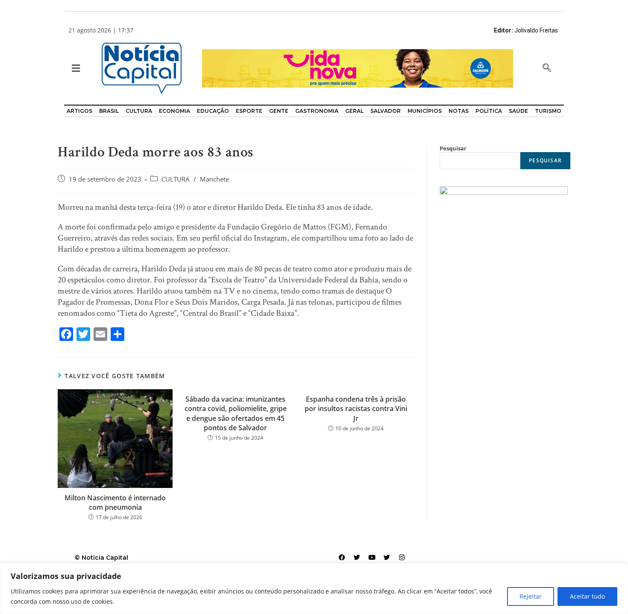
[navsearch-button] (546, 68)
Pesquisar (453, 148)
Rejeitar (530, 596)
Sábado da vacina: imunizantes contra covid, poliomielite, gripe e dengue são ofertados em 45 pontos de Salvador (236, 413)
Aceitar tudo (587, 596)
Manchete (214, 179)
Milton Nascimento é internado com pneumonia (115, 502)
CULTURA (175, 179)
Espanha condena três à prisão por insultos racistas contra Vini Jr (356, 408)
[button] (75, 68)
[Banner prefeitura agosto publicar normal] (357, 68)
